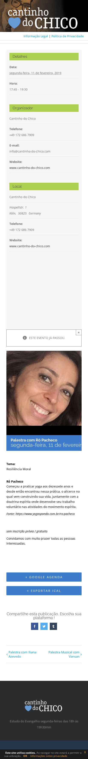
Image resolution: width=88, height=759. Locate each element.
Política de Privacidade (67, 36)
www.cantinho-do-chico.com (29, 168)
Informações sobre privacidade (48, 756)
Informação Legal (35, 36)
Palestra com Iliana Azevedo (22, 654)
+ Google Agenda (44, 577)
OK (25, 756)
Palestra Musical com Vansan (63, 654)
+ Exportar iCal (44, 591)
